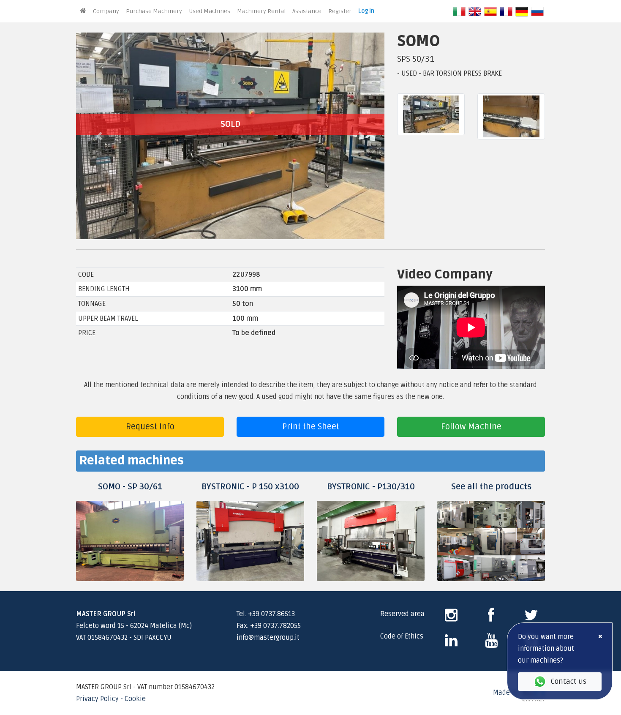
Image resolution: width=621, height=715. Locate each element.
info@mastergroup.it (268, 637)
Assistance (306, 11)
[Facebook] (491, 618)
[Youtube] (491, 643)
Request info (150, 427)
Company (106, 11)
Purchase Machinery (154, 11)
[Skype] (451, 643)
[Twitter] (531, 618)
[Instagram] (451, 618)
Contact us (568, 681)
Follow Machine (471, 427)
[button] (99, 136)
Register (339, 11)
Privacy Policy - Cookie (111, 699)
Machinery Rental (261, 11)
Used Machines (209, 11)
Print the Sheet (310, 427)
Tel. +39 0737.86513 (266, 614)
